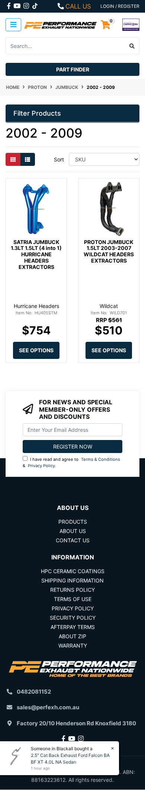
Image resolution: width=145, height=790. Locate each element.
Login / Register (119, 6)
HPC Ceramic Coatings (72, 571)
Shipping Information (72, 580)
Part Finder (72, 69)
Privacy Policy (41, 465)
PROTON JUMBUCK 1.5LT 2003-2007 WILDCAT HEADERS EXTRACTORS (109, 251)
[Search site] (132, 45)
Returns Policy (72, 590)
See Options (36, 350)
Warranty (72, 645)
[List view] (27, 159)
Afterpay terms (73, 627)
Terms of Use (72, 599)
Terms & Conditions (100, 459)
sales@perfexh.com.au (48, 707)
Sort (59, 159)
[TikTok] (35, 4)
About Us (72, 531)
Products (72, 521)
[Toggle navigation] (13, 24)
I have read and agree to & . (71, 462)
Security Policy (73, 617)
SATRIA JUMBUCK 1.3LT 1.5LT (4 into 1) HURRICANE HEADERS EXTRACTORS (36, 254)
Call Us (78, 6)
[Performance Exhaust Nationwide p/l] (60, 25)
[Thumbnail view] (13, 159)
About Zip (72, 636)
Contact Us (73, 540)
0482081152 (34, 691)
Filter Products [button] (37, 113)
